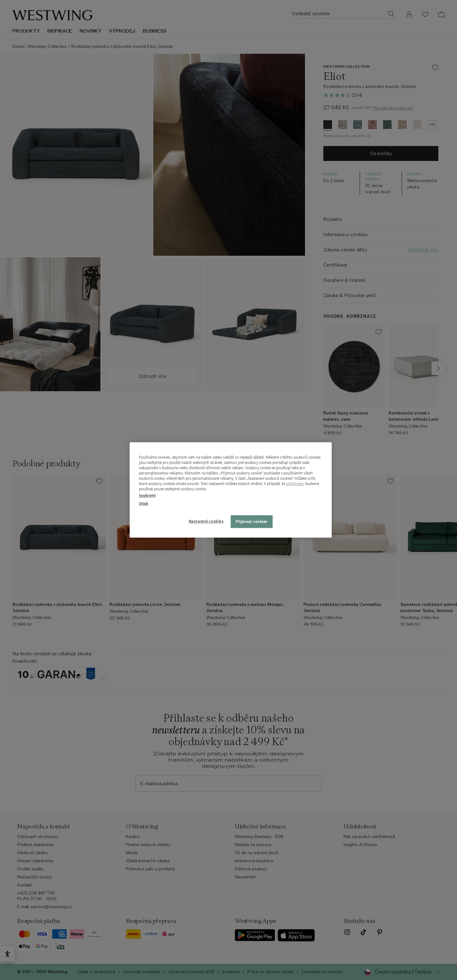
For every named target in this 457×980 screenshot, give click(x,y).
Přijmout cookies (252, 521)
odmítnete (294, 484)
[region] (231, 490)
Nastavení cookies (206, 521)
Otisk (143, 503)
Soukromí (147, 495)
